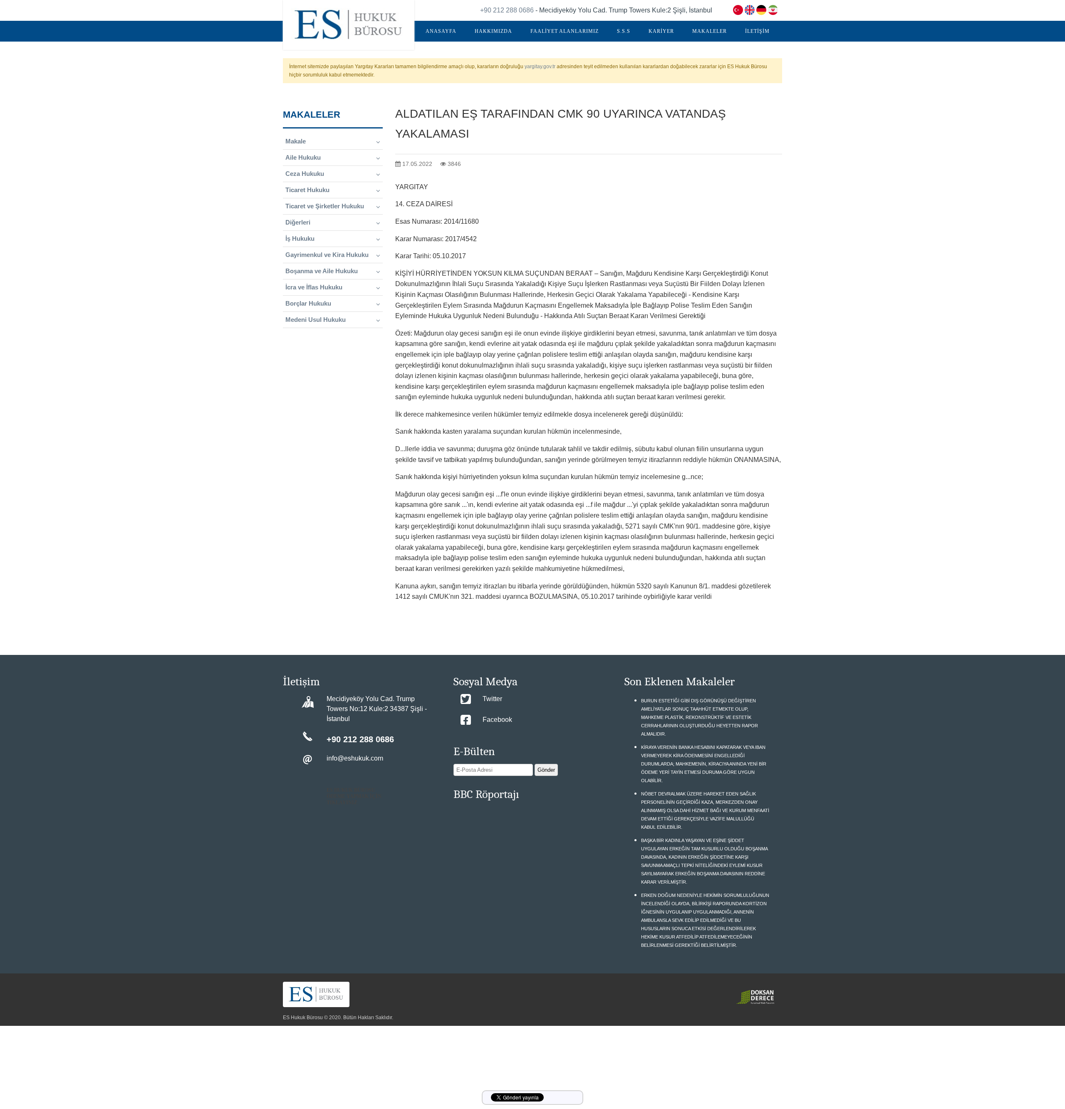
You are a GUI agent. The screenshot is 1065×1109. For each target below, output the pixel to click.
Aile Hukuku (303, 157)
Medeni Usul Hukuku (315, 319)
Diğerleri (297, 222)
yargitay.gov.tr (540, 66)
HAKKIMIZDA (493, 31)
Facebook (497, 719)
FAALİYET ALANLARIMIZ (564, 31)
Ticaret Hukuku (307, 189)
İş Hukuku (300, 238)
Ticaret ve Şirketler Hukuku (324, 206)
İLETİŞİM (757, 31)
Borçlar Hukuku (308, 303)
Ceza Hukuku (304, 173)
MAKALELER (709, 31)
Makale (295, 141)
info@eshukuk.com (355, 758)
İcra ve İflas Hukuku (313, 287)
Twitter (492, 698)
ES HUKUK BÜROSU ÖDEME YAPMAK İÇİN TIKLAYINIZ (354, 796)
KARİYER (661, 31)
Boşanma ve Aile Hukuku (321, 270)
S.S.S (623, 31)
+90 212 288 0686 (507, 10)
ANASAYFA (441, 31)
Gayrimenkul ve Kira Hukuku (327, 254)
